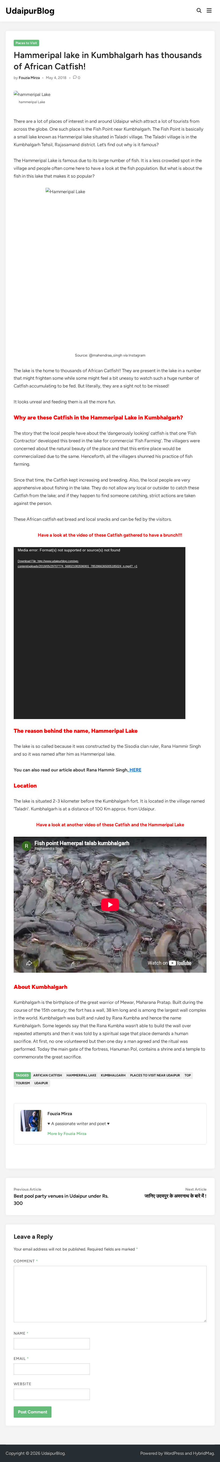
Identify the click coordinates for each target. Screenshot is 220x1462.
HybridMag (203, 1453)
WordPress (174, 1453)
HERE (135, 770)
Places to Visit (26, 43)
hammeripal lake (81, 1075)
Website (23, 1384)
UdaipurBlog (30, 11)
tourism (23, 1083)
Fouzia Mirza (29, 78)
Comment (26, 1261)
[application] (99, 633)
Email (21, 1358)
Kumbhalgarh (113, 1075)
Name (21, 1333)
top (188, 1075)
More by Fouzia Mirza (66, 1133)
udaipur (41, 1083)
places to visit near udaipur (155, 1075)
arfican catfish (47, 1075)
